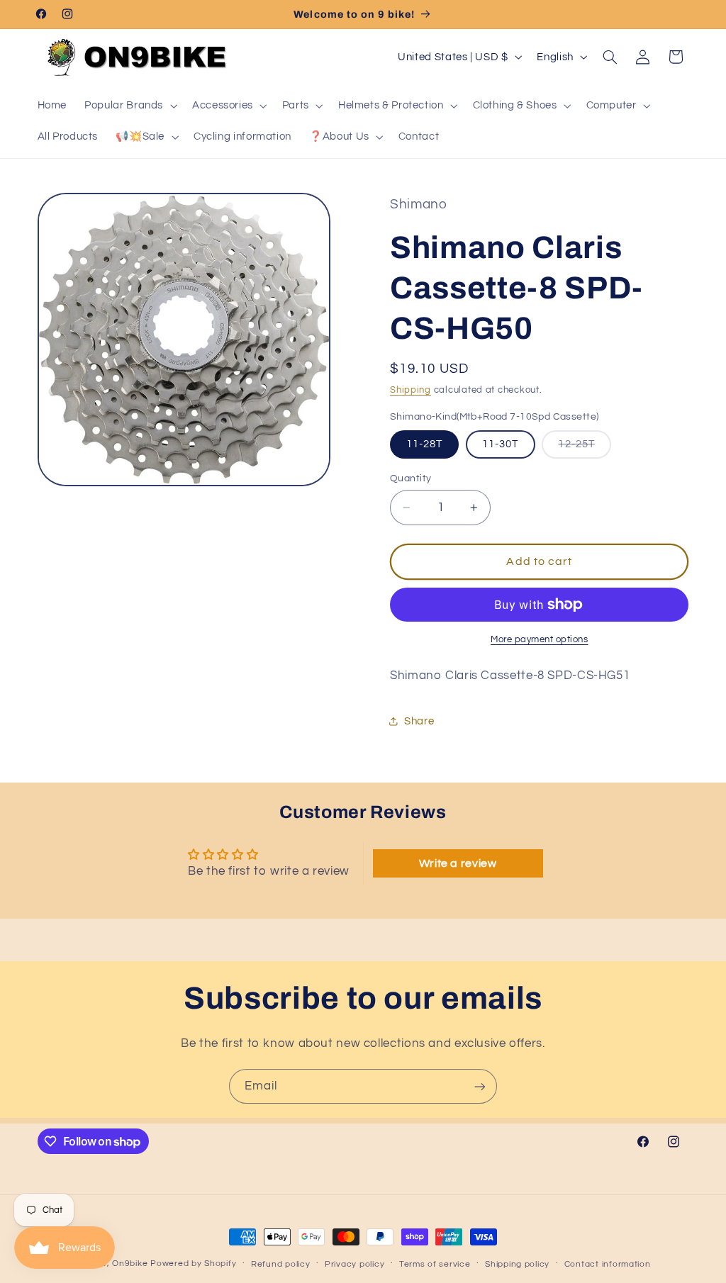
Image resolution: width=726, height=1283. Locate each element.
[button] (130, 105)
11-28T (424, 444)
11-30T (500, 444)
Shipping (410, 390)
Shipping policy (517, 1264)
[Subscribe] (480, 1086)
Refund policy (281, 1264)
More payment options (539, 639)
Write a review (458, 863)
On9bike (129, 1263)
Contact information (607, 1264)
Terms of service (435, 1264)
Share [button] (419, 721)
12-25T (584, 448)
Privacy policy (354, 1264)
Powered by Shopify (193, 1263)
